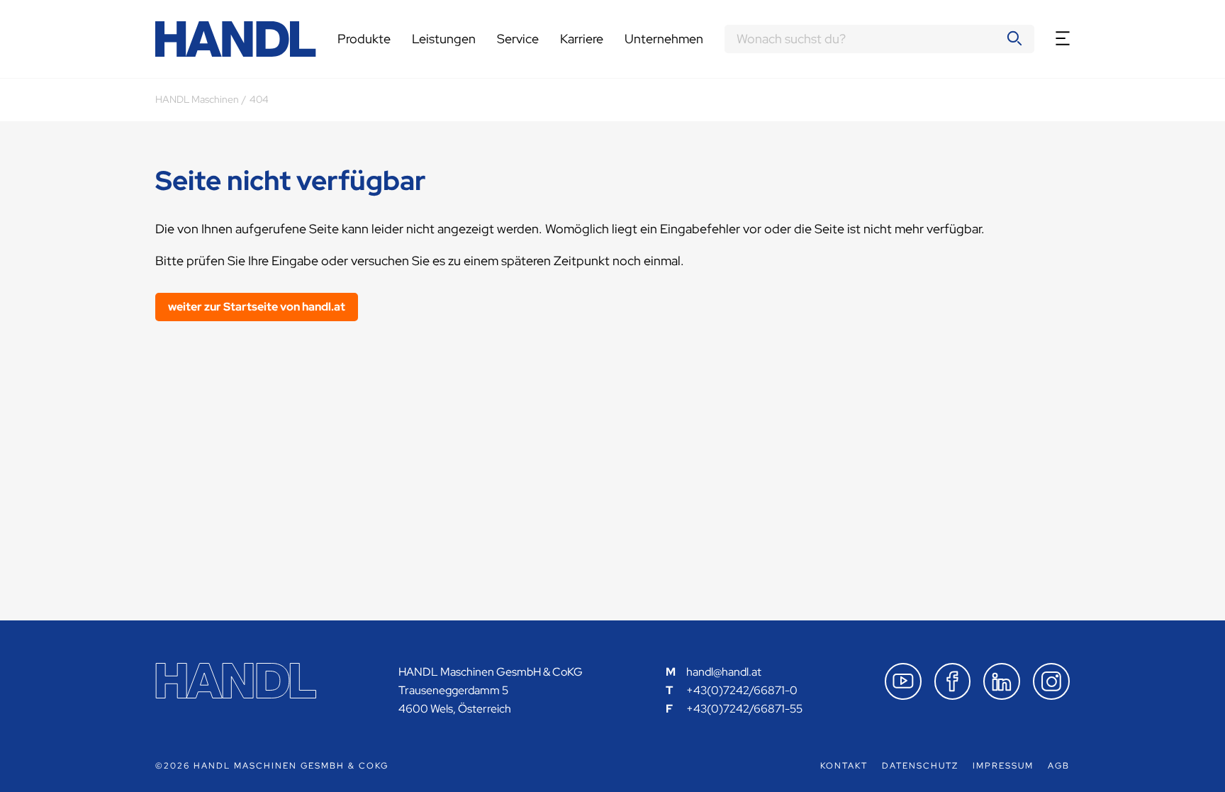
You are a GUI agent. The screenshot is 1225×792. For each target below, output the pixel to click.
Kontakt (844, 765)
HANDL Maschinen (197, 99)
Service (518, 38)
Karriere (581, 38)
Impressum (1003, 765)
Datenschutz (920, 765)
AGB (1059, 765)
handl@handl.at (723, 671)
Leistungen (444, 38)
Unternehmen (664, 38)
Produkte (364, 38)
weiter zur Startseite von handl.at (256, 306)
